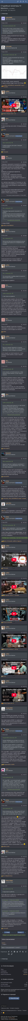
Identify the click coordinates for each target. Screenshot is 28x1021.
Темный (4, 1006)
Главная (24, 1010)
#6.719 (25, 856)
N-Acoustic (4, 10)
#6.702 (25, 342)
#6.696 (25, 162)
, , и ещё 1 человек (14, 86)
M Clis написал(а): (7, 777)
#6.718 (25, 805)
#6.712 (25, 632)
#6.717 (25, 774)
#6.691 (25, 23)
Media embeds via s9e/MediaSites (9, 1019)
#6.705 (25, 458)
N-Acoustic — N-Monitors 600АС (10, 900)
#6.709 (25, 551)
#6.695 (25, 139)
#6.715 (25, 713)
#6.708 (25, 522)
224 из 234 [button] (13, 932)
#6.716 (25, 734)
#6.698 (25, 235)
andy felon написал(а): (8, 525)
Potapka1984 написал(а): (9, 737)
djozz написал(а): (7, 142)
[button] (2, 1)
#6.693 (25, 97)
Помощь (19, 1010)
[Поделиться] (22, 23)
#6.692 (25, 52)
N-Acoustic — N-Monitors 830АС (10, 911)
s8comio (25, 974)
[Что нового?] (23, 2)
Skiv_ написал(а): (7, 208)
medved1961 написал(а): (9, 54)
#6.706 (25, 486)
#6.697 (25, 205)
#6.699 (25, 270)
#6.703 (25, 366)
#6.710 (25, 578)
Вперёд (20, 932)
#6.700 (25, 290)
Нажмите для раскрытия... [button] (14, 220)
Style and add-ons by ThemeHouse (9, 1016)
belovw (3, 943)
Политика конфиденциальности (9, 1010)
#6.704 (25, 400)
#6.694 (25, 124)
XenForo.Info (12, 1017)
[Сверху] (2, 1013)
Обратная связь (5, 1008)
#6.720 (25, 886)
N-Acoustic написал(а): (8, 25)
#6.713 (25, 659)
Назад (7, 932)
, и (9, 113)
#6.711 (25, 605)
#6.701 (25, 324)
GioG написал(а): (7, 808)
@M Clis (3, 510)
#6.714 (25, 686)
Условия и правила (14, 1008)
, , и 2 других (12, 541)
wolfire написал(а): (7, 293)
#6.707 (25, 508)
